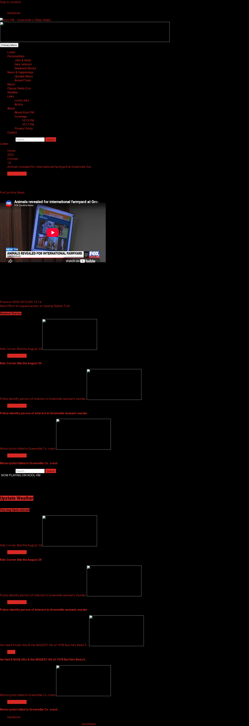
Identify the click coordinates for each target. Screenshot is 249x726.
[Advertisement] (85, 41)
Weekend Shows (25, 68)
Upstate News (24, 76)
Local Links (22, 100)
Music (11, 84)
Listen (11, 52)
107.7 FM (28, 124)
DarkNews (88, 724)
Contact (12, 132)
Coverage (21, 116)
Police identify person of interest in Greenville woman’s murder (43, 399)
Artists (19, 104)
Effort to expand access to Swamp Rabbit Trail (35, 306)
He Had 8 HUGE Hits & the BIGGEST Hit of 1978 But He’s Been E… (44, 645)
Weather (12, 92)
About (11, 108)
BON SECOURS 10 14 (20, 302)
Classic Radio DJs (19, 88)
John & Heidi (23, 60)
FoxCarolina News (12, 192)
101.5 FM (28, 120)
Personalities (15, 56)
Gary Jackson (23, 64)
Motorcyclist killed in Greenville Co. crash (27, 449)
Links (10, 96)
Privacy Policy (24, 128)
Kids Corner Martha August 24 (21, 349)
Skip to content (10, 2)
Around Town (23, 80)
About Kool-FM (24, 112)
